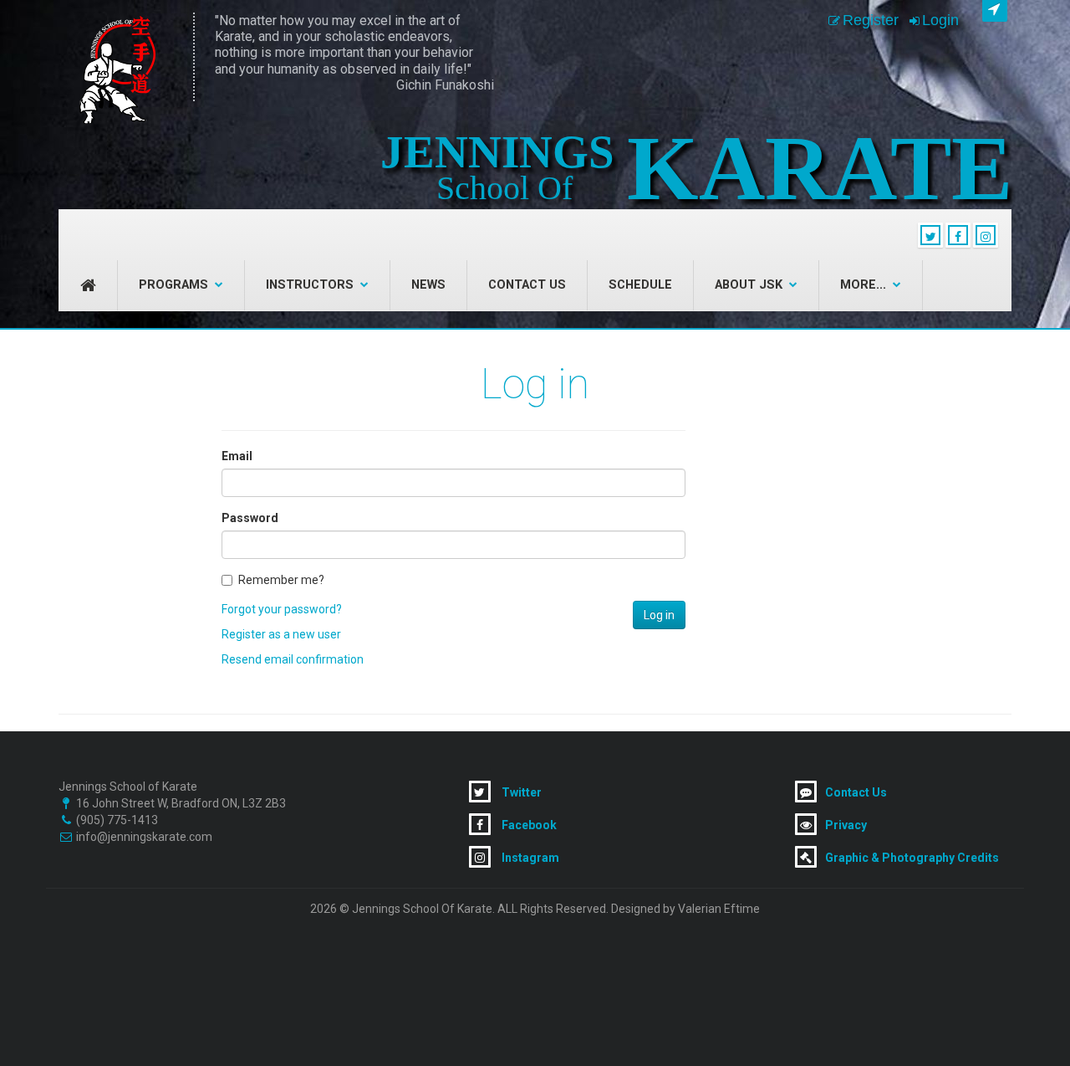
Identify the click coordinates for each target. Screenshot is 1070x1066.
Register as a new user (281, 634)
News (428, 285)
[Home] (116, 70)
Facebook (528, 825)
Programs (173, 285)
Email (237, 456)
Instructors (310, 285)
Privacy (846, 825)
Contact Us (527, 285)
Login (940, 20)
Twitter (520, 792)
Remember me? (281, 580)
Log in (659, 615)
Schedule (640, 285)
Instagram (529, 857)
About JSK (748, 285)
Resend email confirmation (293, 659)
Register (871, 20)
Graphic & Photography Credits (912, 857)
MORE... (863, 285)
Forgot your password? (282, 609)
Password (250, 518)
